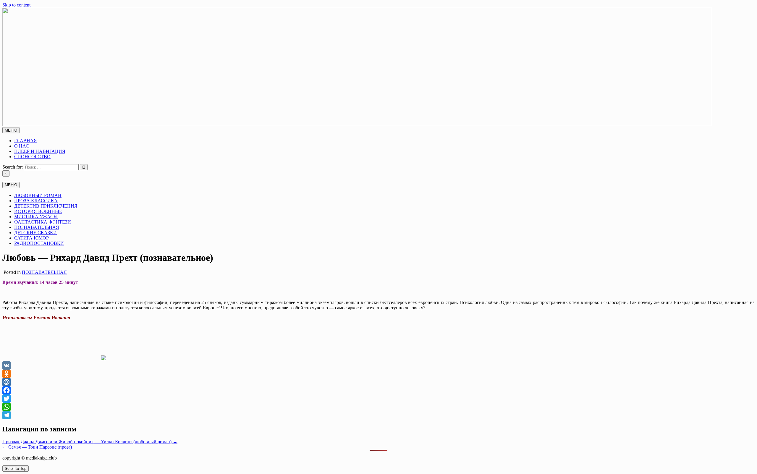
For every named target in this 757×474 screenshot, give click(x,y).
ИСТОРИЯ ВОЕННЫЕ (38, 211)
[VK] (378, 365)
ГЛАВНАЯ (25, 140)
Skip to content (16, 4)
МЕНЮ (11, 130)
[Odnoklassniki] (378, 374)
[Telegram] (378, 415)
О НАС (21, 145)
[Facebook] (378, 390)
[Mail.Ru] (378, 382)
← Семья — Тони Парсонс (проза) (37, 446)
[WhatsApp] (378, 407)
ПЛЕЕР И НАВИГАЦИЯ (39, 151)
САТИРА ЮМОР (31, 237)
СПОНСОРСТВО (32, 156)
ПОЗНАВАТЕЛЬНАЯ (36, 227)
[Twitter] (378, 398)
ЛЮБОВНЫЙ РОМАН (38, 195)
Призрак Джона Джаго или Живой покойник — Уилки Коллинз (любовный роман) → (89, 441)
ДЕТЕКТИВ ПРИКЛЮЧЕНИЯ (45, 205)
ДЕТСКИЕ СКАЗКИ (35, 232)
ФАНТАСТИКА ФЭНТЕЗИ (42, 221)
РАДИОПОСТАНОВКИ (39, 243)
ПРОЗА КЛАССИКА (36, 200)
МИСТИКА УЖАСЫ (36, 216)
